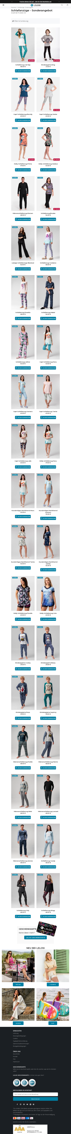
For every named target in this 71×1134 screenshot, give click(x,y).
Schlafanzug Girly (23, 910)
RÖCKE (18, 984)
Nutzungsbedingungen (19, 1036)
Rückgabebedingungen (19, 1046)
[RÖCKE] (18, 965)
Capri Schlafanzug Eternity (22, 114)
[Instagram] (20, 1104)
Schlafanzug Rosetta (22, 312)
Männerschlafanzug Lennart (48, 811)
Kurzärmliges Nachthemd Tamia (23, 562)
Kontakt (15, 1056)
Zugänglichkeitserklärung (20, 1041)
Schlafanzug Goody (48, 861)
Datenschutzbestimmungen (21, 1043)
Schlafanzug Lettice (23, 362)
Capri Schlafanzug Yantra (48, 114)
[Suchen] (62, 5)
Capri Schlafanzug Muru (48, 362)
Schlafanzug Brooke (48, 213)
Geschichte (16, 1054)
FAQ (14, 1059)
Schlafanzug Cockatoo (48, 263)
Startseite (13, 7)
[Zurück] (12, 1)
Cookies (15, 1038)
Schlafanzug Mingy (48, 910)
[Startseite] (35, 5)
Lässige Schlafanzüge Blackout (23, 263)
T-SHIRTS (53, 984)
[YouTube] (27, 1104)
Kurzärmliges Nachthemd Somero (48, 511)
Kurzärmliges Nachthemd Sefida (48, 563)
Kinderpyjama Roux (23, 712)
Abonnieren (35, 1099)
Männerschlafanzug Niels (23, 811)
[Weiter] (59, 1)
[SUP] (52, 1004)
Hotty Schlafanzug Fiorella (23, 613)
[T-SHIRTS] (52, 965)
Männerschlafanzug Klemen (23, 213)
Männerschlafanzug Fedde (23, 762)
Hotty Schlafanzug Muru (48, 461)
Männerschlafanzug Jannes (23, 861)
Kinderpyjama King (48, 65)
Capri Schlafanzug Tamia (48, 411)
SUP (52, 1023)
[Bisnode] (30, 1129)
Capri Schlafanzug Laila (23, 461)
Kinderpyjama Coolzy (23, 663)
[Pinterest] (24, 1104)
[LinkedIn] (30, 1104)
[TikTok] (33, 1104)
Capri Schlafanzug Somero (22, 411)
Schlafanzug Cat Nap (22, 65)
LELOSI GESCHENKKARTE (35, 938)
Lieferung (15, 1033)
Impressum (16, 1062)
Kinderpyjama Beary (48, 663)
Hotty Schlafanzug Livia (48, 613)
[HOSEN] (18, 1004)
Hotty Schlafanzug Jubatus (48, 164)
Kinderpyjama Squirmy (48, 712)
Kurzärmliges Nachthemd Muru (23, 510)
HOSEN (18, 1023)
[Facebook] (17, 1104)
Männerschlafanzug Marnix (48, 762)
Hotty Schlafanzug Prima (23, 164)
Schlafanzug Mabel (48, 312)
